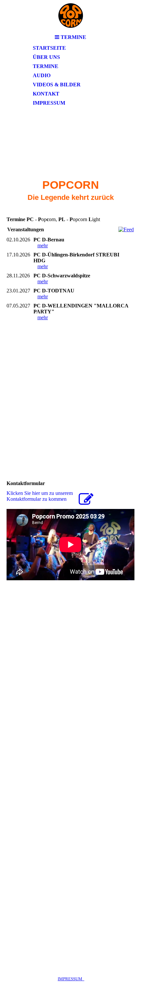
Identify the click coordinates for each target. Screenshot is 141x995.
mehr (42, 245)
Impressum (49, 103)
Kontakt (46, 93)
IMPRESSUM (71, 978)
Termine (45, 66)
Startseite (49, 48)
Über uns (46, 57)
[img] (70, 15)
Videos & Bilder (57, 84)
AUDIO (41, 75)
